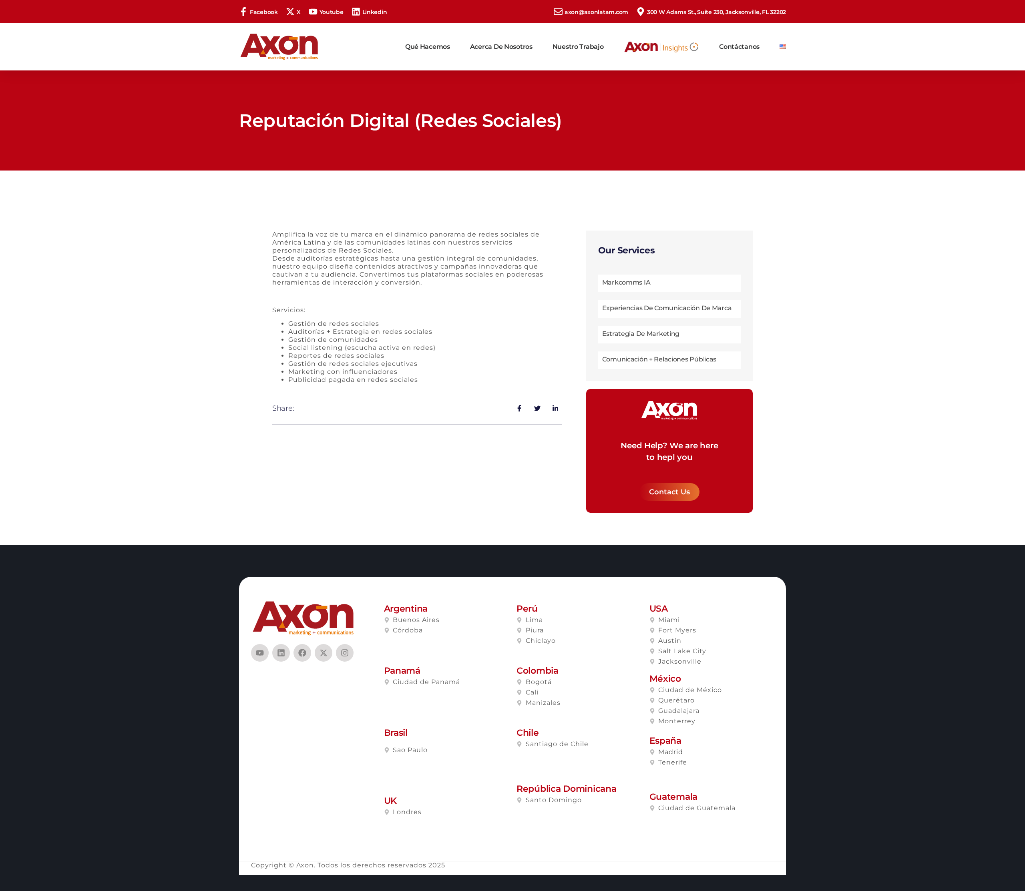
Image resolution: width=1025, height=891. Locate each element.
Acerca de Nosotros (501, 46)
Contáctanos (739, 46)
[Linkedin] (356, 11)
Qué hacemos (427, 46)
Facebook (264, 12)
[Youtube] (313, 11)
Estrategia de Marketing (641, 333)
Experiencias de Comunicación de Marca (667, 308)
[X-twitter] (323, 653)
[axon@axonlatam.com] (558, 11)
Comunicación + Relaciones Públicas (659, 359)
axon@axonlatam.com (596, 12)
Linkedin (374, 12)
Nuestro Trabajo (578, 46)
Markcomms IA (626, 282)
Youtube (332, 12)
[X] (290, 11)
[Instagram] (345, 653)
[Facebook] (243, 11)
